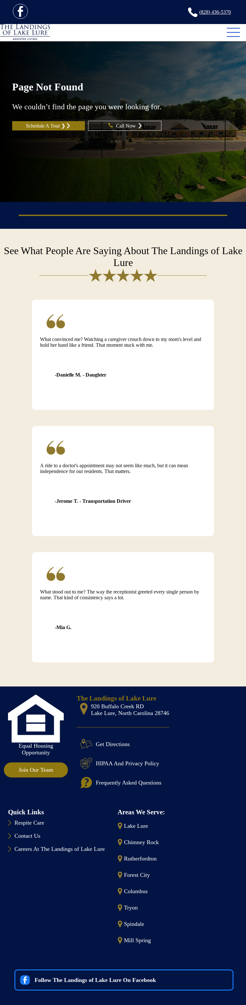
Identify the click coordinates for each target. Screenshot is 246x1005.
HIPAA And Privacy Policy (127, 763)
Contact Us (27, 836)
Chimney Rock (141, 842)
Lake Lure (136, 826)
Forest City (137, 875)
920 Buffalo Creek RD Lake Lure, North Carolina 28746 (130, 709)
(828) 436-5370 (215, 12)
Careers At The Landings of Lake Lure (59, 849)
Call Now (126, 126)
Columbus (136, 891)
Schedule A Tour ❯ (45, 126)
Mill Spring (137, 940)
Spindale (134, 924)
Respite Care (29, 822)
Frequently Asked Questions (128, 782)
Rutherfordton (140, 858)
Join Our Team (36, 770)
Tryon (131, 907)
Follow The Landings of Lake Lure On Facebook (95, 980)
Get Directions (113, 744)
